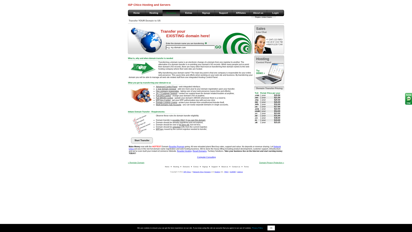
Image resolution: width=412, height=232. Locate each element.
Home (136, 13)
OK (271, 228)
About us (258, 13)
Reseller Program (176, 146)
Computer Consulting (206, 157)
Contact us (236, 167)
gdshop (240, 172)
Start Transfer (142, 140)
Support (223, 13)
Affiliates (241, 13)
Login (275, 13)
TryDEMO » (260, 71)
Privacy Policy (257, 228)
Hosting (154, 13)
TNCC (226, 172)
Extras (188, 13)
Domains (171, 13)
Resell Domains (200, 151)
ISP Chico (187, 172)
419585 (233, 172)
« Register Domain (136, 163)
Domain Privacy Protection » (271, 163)
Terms (246, 167)
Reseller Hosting (184, 151)
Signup (206, 13)
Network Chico (198, 172)
